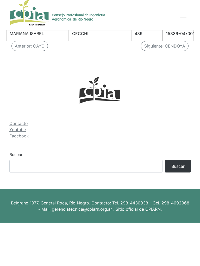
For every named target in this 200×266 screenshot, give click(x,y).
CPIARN (153, 209)
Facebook (19, 135)
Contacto (18, 123)
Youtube (17, 129)
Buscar (16, 154)
